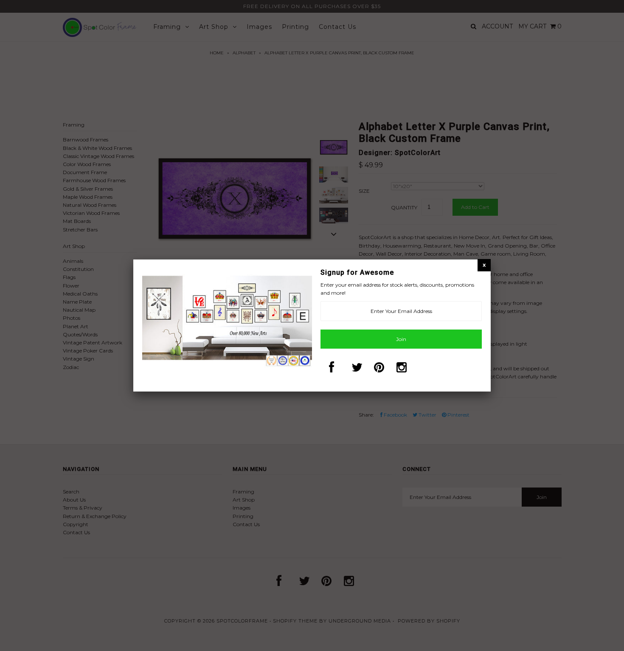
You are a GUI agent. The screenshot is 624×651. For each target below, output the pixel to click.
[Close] (484, 265)
